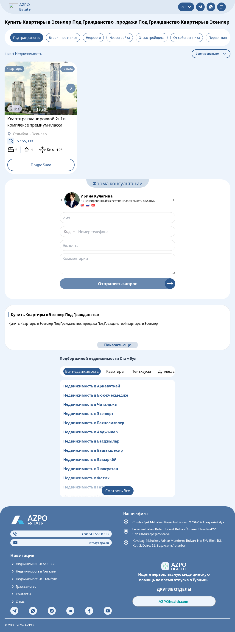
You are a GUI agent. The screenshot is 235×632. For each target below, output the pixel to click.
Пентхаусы (141, 371)
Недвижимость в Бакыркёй (90, 459)
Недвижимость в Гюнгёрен (89, 496)
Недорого (93, 38)
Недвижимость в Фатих (86, 478)
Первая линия (220, 38)
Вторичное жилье (63, 38)
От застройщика (152, 38)
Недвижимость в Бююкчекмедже (95, 395)
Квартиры (115, 371)
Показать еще (117, 345)
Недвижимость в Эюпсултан (90, 468)
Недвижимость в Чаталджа (90, 404)
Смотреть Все (117, 490)
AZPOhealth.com (173, 601)
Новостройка (119, 38)
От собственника (186, 38)
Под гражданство (26, 38)
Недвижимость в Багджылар (91, 441)
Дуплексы (166, 371)
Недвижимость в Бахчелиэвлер (93, 422)
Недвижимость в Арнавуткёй (91, 386)
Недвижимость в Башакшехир (93, 450)
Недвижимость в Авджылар (90, 432)
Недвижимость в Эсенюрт (88, 413)
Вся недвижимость (82, 371)
